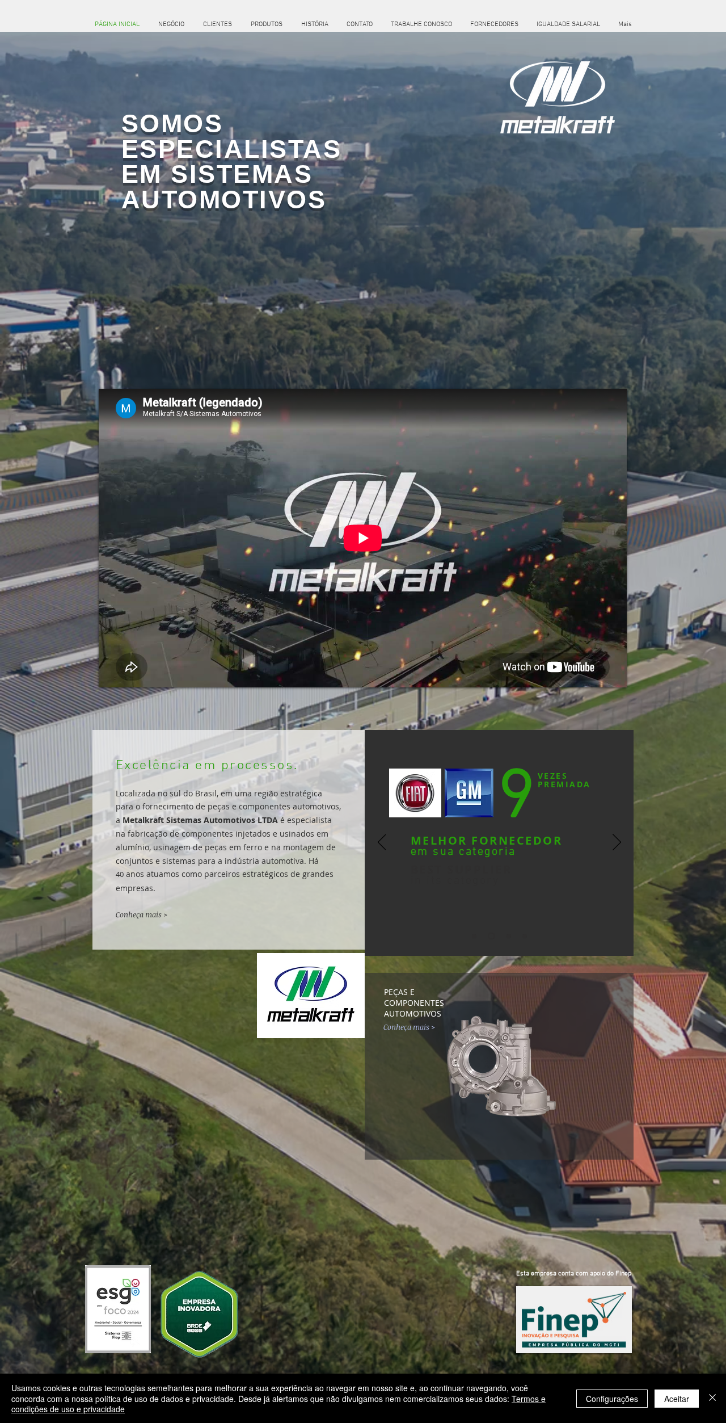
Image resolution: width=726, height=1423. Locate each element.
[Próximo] (617, 843)
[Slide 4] (508, 936)
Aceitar (676, 1398)
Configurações (612, 1398)
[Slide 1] (474, 936)
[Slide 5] (524, 936)
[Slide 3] (491, 936)
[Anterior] (382, 843)
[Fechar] (712, 1398)
